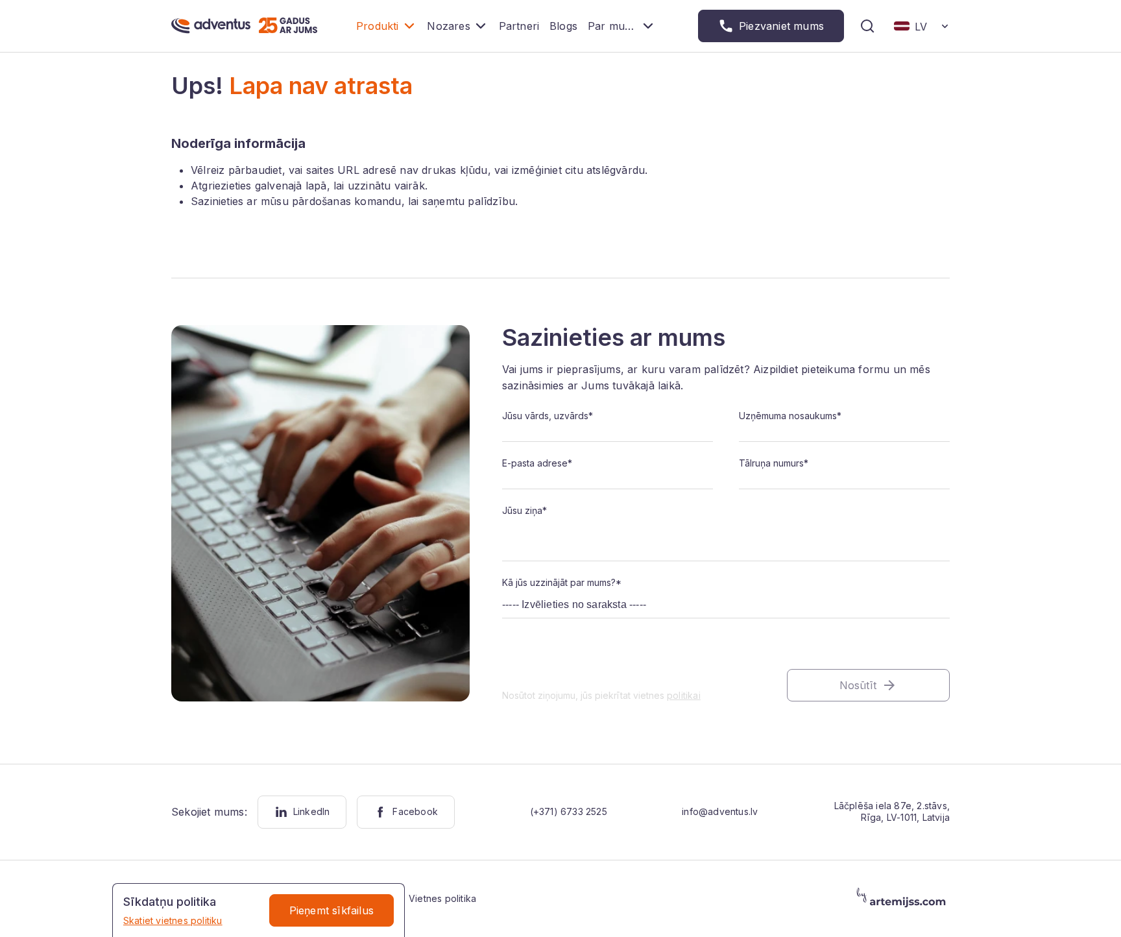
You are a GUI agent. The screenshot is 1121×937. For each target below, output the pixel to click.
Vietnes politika (442, 898)
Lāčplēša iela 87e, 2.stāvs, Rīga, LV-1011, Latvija (892, 811)
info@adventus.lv (720, 811)
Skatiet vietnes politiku (173, 920)
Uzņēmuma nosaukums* (790, 415)
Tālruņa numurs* (773, 462)
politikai (684, 695)
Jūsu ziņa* (524, 510)
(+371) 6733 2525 (568, 811)
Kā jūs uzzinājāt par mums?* (561, 582)
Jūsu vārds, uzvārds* (547, 415)
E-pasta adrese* (537, 462)
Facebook (415, 811)
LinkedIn (311, 811)
